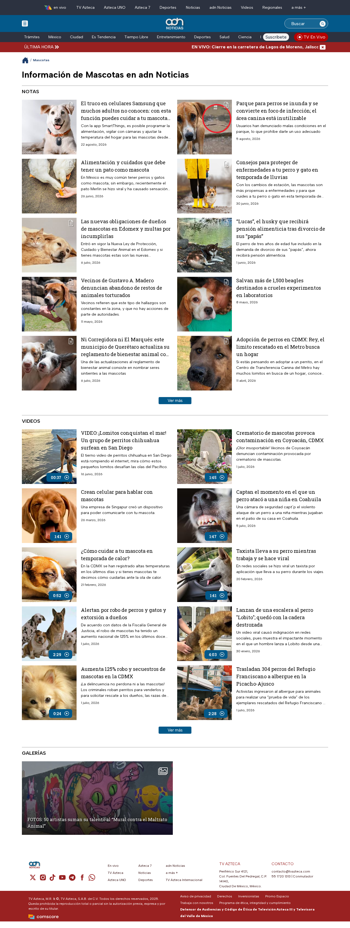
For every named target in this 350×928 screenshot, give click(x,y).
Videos (247, 7)
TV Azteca (85, 7)
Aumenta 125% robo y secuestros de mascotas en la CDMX (123, 673)
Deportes (168, 7)
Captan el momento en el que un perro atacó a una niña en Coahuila (278, 496)
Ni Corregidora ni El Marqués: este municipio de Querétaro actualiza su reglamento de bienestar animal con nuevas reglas (125, 347)
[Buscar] (323, 23)
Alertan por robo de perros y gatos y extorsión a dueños (123, 614)
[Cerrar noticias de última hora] (322, 46)
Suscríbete (276, 37)
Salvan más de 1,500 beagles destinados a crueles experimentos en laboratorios (278, 287)
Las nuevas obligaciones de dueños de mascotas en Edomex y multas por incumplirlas (126, 228)
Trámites (32, 37)
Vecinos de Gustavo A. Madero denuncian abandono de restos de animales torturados (121, 287)
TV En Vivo (314, 37)
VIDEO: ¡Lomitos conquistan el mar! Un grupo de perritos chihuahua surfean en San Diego (123, 440)
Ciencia (245, 37)
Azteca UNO (115, 7)
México (54, 37)
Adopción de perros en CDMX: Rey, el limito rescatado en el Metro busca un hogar (280, 346)
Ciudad (76, 37)
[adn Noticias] (175, 24)
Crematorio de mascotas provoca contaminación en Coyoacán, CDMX (280, 437)
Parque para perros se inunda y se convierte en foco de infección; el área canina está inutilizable (277, 110)
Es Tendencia (104, 37)
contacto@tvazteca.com (291, 871)
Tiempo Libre (136, 37)
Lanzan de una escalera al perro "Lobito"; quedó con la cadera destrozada (274, 617)
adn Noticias (220, 7)
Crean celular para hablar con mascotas (117, 496)
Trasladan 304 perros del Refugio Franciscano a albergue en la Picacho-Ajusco (275, 676)
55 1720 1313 (281, 876)
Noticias (193, 7)
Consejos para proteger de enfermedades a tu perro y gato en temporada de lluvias (277, 169)
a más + (298, 7)
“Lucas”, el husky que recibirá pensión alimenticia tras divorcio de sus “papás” (280, 228)
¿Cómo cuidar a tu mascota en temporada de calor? (117, 555)
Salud (224, 37)
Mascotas (41, 60)
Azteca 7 (142, 7)
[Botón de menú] (25, 23)
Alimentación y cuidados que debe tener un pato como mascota (123, 166)
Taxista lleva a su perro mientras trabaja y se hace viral (276, 555)
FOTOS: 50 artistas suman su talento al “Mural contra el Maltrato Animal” (97, 823)
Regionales (272, 7)
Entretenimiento (171, 37)
